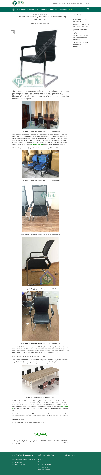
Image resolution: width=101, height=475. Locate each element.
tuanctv (47, 23)
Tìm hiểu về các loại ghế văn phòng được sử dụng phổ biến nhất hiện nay (80, 44)
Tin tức (70, 9)
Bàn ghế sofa (53, 9)
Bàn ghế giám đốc (33, 9)
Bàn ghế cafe (63, 9)
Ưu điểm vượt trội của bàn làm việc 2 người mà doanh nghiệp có (80, 31)
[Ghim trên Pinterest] (43, 434)
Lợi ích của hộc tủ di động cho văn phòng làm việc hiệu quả (81, 25)
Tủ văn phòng (44, 9)
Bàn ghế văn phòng (21, 9)
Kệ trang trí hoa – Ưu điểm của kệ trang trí (80, 20)
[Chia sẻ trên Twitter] (37, 434)
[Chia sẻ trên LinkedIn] (45, 434)
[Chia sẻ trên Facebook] (35, 434)
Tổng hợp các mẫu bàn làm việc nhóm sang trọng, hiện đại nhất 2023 (80, 37)
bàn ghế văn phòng (38, 14)
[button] (88, 9)
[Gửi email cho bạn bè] (40, 434)
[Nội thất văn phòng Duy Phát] (19, 3)
